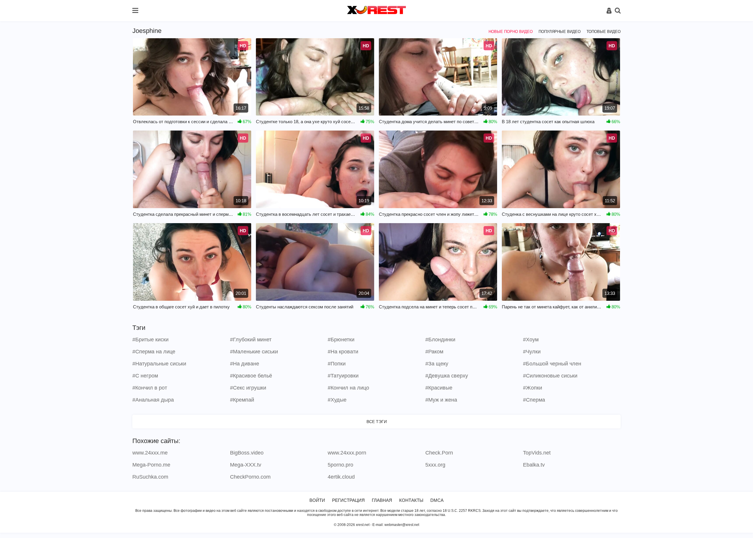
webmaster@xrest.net (401, 525)
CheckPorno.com (250, 477)
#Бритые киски (150, 339)
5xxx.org (435, 465)
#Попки (337, 364)
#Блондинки (440, 339)
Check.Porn (439, 453)
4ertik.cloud (341, 477)
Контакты (411, 500)
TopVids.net (537, 453)
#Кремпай (242, 400)
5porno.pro (340, 465)
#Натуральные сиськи (159, 364)
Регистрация (348, 500)
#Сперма (534, 400)
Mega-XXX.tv (245, 465)
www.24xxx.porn (347, 453)
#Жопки (532, 388)
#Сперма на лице (153, 352)
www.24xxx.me (150, 453)
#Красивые (438, 388)
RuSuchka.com (150, 477)
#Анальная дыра (153, 400)
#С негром (145, 376)
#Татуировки (343, 376)
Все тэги (376, 421)
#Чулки (532, 352)
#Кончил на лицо (348, 388)
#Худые (337, 400)
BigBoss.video (247, 453)
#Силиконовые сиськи (550, 376)
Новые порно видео (511, 31)
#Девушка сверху (446, 376)
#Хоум (531, 339)
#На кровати (343, 352)
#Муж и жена (441, 400)
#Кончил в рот (149, 388)
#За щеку (436, 364)
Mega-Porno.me (151, 465)
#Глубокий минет (250, 339)
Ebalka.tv (534, 465)
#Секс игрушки (248, 388)
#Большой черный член (552, 364)
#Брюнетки (341, 339)
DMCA (437, 500)
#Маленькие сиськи (254, 352)
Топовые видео (604, 31)
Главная (382, 500)
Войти (317, 500)
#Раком (434, 352)
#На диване (244, 364)
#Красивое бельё (251, 376)
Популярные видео (560, 31)
